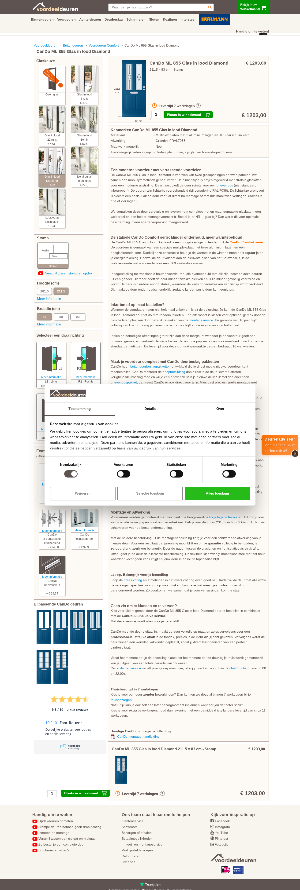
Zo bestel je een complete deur (61, 844)
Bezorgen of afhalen (137, 833)
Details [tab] (150, 409)
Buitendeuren (73, 45)
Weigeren (82, 493)
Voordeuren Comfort (104, 45)
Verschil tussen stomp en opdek (68, 273)
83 (44, 317)
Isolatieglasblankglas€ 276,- (84, 181)
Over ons (128, 862)
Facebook (222, 821)
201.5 (44, 291)
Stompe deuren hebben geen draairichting (69, 827)
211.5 (61, 291)
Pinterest (221, 838)
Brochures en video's (54, 850)
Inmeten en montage (53, 833)
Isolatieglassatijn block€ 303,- (52, 222)
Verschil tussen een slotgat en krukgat (66, 838)
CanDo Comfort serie (246, 242)
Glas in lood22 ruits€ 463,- (52, 140)
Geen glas (52, 94)
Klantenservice (132, 821)
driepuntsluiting (174, 372)
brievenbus (225, 185)
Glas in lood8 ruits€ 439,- (84, 99)
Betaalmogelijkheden (137, 838)
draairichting (133, 580)
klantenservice (130, 668)
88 (61, 317)
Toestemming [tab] (79, 409)
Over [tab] (220, 409)
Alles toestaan (217, 493)
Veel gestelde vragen (137, 850)
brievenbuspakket (124, 382)
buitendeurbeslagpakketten (150, 366)
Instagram (222, 827)
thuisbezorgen (121, 700)
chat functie (238, 668)
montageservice (201, 320)
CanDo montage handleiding (138, 736)
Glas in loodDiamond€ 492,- (52, 181)
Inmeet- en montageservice (142, 844)
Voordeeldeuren (45, 45)
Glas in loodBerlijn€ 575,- (84, 140)
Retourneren (131, 856)
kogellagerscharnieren (225, 517)
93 (78, 317)
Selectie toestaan (150, 493)
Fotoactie (222, 844)
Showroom (130, 827)
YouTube (221, 833)
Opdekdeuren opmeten (55, 821)
